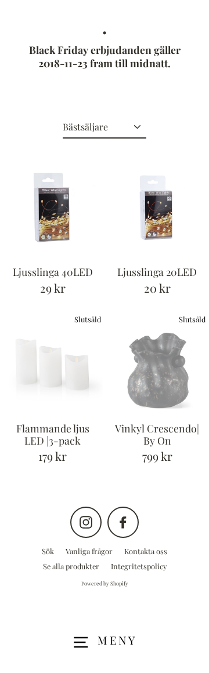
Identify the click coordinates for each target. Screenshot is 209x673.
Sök (48, 551)
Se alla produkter (71, 566)
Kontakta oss (145, 551)
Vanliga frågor (89, 551)
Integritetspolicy (139, 566)
